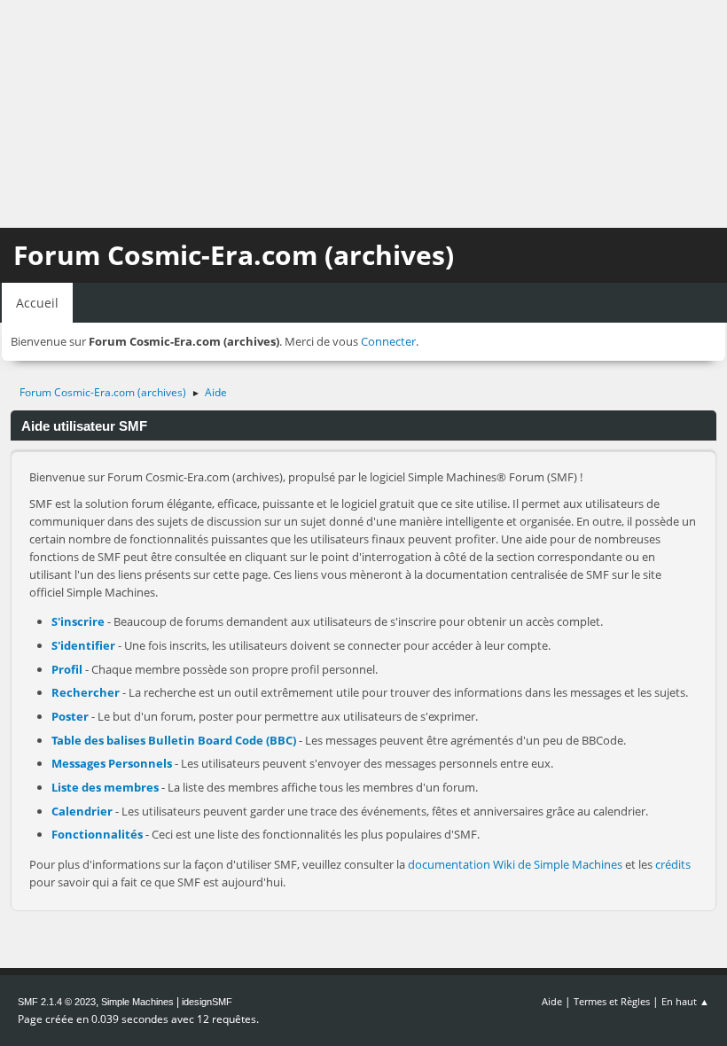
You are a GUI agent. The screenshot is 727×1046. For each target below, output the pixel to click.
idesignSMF (207, 1001)
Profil (66, 669)
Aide (552, 1001)
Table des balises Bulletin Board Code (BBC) (173, 740)
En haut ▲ (685, 1001)
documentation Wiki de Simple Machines (515, 864)
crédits (673, 864)
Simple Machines (137, 1001)
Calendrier (82, 811)
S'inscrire (78, 621)
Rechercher (85, 692)
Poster (70, 716)
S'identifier (83, 645)
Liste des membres (105, 787)
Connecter (388, 341)
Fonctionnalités (97, 834)
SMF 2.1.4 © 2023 (57, 1001)
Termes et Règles (612, 1001)
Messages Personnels (111, 763)
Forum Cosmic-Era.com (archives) (233, 255)
